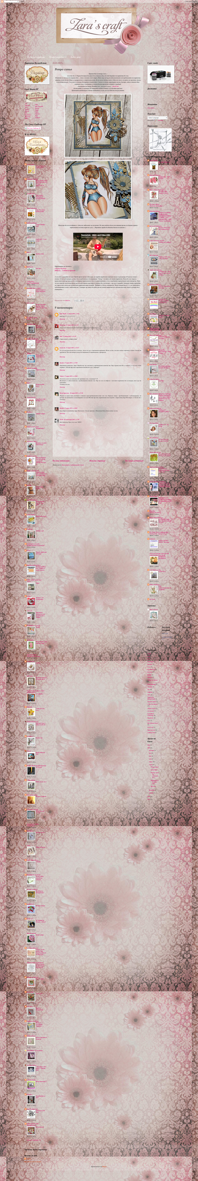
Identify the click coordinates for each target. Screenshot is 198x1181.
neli (28, 238)
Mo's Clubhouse (154, 438)
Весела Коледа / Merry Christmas (40, 356)
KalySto (29, 353)
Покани (149, 677)
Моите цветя (39, 935)
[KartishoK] (160, 151)
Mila (26, 118)
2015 (148, 748)
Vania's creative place (33, 427)
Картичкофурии (155, 211)
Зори (28, 845)
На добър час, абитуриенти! (40, 892)
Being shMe (30, 640)
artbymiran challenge (155, 408)
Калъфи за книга (40, 906)
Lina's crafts (30, 303)
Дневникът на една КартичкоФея (32, 1124)
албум (149, 654)
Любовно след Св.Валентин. (40, 598)
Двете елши (153, 496)
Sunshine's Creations (33, 1021)
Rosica (37, 108)
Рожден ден (39, 738)
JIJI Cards (30, 676)
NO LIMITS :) (40, 694)
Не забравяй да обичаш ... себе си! (41, 921)
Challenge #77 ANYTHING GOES (164, 411)
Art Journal (150, 711)
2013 (148, 799)
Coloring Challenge (60, 268)
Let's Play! (161, 381)
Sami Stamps (153, 364)
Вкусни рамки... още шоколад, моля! (41, 642)
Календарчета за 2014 (40, 1096)
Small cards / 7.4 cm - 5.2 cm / (41, 240)
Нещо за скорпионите (39, 1009)
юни (150, 756)
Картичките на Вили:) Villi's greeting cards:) (36, 691)
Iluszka (27, 111)
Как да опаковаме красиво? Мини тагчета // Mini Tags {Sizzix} (41, 307)
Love (148, 720)
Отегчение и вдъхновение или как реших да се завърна (40, 615)
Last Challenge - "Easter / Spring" (165, 352)
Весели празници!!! (41, 1081)
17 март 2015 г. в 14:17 (72, 348)
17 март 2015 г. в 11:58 (69, 336)
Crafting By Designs (32, 339)
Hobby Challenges (155, 584)
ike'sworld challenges (155, 226)
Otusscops (29, 707)
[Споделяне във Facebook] (81, 301)
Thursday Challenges (164, 162)
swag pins (38, 862)
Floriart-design (31, 1036)
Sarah (36, 110)
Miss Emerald (39, 106)
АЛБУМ (38, 663)
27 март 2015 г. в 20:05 (70, 408)
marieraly (62, 348)
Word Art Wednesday (155, 175)
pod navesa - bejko (32, 441)
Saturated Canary (32, 655)
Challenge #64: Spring (155, 330)
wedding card (151, 732)
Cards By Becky (31, 397)
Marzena (27, 117)
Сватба (149, 687)
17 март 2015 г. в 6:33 (72, 325)
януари (151, 793)
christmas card (40, 531)
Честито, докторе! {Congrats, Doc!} (41, 678)
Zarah (61, 419)
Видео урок (76, 56)
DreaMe (29, 485)
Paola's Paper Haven (32, 860)
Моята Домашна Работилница (36, 766)
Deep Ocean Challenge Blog (157, 350)
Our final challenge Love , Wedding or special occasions (41, 568)
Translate (160, 120)
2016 (148, 745)
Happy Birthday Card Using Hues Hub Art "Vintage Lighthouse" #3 (41, 183)
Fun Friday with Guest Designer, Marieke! (164, 367)
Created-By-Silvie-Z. (32, 722)
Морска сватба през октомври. (41, 553)
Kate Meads (63, 314)
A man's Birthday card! (40, 225)
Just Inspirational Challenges (158, 482)
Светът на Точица (32, 809)
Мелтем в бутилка (41, 796)
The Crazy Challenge (155, 335)
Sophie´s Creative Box (33, 471)
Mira (36, 104)
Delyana (27, 105)
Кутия (149, 675)
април (151, 762)
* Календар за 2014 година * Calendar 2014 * (41, 1068)
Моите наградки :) (57, 56)
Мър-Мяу (152, 511)
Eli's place (30, 1006)
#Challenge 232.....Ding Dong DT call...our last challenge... (165, 273)
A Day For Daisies (155, 379)
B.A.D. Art (30, 919)
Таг (148, 689)
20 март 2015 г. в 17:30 (76, 393)
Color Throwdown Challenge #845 (40, 210)
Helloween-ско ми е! (41, 782)
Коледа (38, 627)
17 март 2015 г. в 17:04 (70, 363)
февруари (152, 790)
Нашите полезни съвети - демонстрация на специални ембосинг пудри (165, 500)
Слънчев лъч (30, 661)
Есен (148, 667)
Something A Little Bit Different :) (40, 400)
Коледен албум (40, 254)
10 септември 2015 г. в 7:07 (71, 419)
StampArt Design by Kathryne (35, 963)
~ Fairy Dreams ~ (32, 780)
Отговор (62, 319)
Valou (36, 112)
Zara (36, 116)
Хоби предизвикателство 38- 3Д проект (165, 587)
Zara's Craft (165, 633)
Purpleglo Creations (32, 179)
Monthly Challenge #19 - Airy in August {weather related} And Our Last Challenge (165, 397)
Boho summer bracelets (39, 487)
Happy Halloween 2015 (40, 753)
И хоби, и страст (32, 889)
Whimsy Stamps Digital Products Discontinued (40, 965)
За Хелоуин (39, 767)
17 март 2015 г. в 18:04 (70, 376)
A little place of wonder (33, 544)
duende (62, 363)
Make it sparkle (40, 979)
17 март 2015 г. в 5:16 (73, 314)
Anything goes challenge (165, 242)
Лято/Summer (31, 826)
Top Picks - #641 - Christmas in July (163, 192)
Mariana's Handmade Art (34, 1140)
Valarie (62, 376)
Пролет (153, 786)
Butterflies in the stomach (40, 812)
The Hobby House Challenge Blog (159, 532)
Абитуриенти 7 (40, 428)
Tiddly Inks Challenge (156, 270)
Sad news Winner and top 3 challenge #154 (164, 228)
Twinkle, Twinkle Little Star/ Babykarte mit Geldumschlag (41, 473)
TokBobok (152, 539)
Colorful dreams (31, 1080)
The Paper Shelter (155, 204)
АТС (148, 659)
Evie (26, 107)
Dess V (29, 252)
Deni (61, 336)
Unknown (28, 1159)
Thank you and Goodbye (156, 206)
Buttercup (62, 325)
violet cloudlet (31, 514)
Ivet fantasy (30, 831)
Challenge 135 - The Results (164, 425)
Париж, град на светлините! (154, 775)
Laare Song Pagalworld (33, 283)
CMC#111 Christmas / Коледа (164, 316)
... (36, 1052)
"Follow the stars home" (40, 709)
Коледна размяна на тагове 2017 (36, 545)
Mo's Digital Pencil (152, 723)
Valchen (37, 114)
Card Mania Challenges (150, 714)
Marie (28, 383)
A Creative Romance (32, 948)
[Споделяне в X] (79, 301)
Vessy (28, 550)
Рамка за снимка (152, 680)
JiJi (26, 113)
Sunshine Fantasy (32, 1065)
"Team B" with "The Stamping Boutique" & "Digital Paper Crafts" (165, 484)
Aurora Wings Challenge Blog (158, 299)
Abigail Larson (151, 708)
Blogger (104, 1166)
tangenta (29, 1094)
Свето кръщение (40, 847)
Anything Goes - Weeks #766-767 (164, 177)
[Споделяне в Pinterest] (83, 301)
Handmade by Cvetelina (33, 625)
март (151, 764)
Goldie (29, 596)
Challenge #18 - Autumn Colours (158, 534)
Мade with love (154, 609)
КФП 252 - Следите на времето (65, 270)
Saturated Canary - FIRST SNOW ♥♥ (41, 724)
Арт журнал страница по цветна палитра (40, 196)
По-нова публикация (61, 460)
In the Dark (154, 770)
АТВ (148, 656)
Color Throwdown (32, 208)
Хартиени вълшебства (157, 467)
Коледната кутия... (41, 516)
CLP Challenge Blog (155, 570)
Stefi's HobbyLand (32, 500)
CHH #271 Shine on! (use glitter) (164, 337)
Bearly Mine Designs (155, 452)
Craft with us (30, 281)
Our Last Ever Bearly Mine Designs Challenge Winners (165, 520)
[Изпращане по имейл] (75, 301)
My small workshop (32, 317)
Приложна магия (32, 795)
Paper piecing (151, 730)
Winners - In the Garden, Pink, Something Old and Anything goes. (41, 952)
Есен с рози (39, 993)
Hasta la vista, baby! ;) (155, 512)
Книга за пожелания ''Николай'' (39, 1024)
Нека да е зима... (40, 832)
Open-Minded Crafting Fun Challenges (160, 394)
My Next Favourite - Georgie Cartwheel (164, 440)
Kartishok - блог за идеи (33, 288)
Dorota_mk (30, 267)
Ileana (27, 109)
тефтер (149, 692)
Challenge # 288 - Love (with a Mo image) (164, 257)
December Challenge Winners (41, 341)
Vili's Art (29, 611)
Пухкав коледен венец (40, 385)
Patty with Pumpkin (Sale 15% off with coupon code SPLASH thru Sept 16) (41, 461)
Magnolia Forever (154, 328)
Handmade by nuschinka (33, 875)
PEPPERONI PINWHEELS (162, 557)
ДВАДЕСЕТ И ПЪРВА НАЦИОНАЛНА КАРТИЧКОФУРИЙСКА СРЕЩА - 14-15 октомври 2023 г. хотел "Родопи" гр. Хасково (165, 217)
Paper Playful (153, 160)
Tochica (29, 412)
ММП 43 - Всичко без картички (164, 287)
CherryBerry (151, 108)
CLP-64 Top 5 (162, 571)
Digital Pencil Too (32, 456)
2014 (148, 796)
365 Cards (152, 599)
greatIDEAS (30, 904)
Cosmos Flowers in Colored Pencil (41, 167)
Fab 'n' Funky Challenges (157, 190)
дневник (149, 664)
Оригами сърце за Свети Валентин (40, 290)
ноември (151, 750)
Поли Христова (64, 393)
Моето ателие (31, 933)
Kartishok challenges (155, 285)
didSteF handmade (32, 368)
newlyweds (150, 727)
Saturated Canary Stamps (33, 656)
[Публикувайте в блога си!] (77, 301)
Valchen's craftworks (32, 977)
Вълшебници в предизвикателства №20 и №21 (164, 470)
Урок (148, 695)
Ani (26, 104)
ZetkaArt (37, 117)
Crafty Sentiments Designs (157, 241)
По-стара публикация (134, 460)
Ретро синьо (154, 767)
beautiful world (31, 324)
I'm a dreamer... (31, 194)
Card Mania (153, 314)
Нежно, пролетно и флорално (41, 1038)
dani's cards (30, 992)
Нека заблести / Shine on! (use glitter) (40, 503)
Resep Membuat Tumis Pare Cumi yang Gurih (164, 455)
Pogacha (29, 319)
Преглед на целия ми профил (32, 1162)
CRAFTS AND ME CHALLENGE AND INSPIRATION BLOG (159, 554)
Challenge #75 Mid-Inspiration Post (164, 301)
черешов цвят (151, 701)
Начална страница (36, 56)
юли (150, 753)
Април (37, 583)
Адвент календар (40, 370)
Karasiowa (28, 115)
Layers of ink (30, 164)
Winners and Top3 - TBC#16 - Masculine (164, 541)
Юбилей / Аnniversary (39, 326)
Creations (29, 529)
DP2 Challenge (154, 255)
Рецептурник (151, 684)
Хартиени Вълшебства (151, 698)
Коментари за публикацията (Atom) (73, 465)
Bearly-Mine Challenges (156, 518)
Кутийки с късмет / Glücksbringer (41, 443)
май (150, 759)
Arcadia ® (30, 736)
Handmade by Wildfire (33, 824)
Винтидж (150, 662)
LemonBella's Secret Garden (35, 1050)
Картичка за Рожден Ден (155, 781)
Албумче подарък (40, 413)
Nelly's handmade (32, 223)
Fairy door (38, 268)
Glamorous (150, 718)
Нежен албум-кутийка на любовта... (40, 878)
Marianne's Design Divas (34, 565)
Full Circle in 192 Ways (40, 1111)
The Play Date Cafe (32, 1109)
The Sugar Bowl (154, 423)
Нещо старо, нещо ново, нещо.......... (34, 580)
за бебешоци (151, 669)
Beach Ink (116, 86)
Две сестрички (40, 1127)
